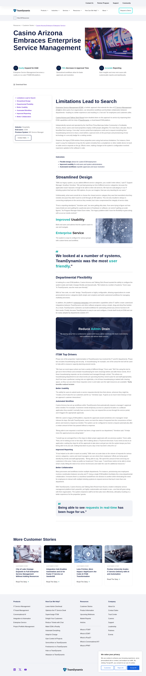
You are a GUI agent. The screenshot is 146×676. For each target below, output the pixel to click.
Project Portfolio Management (23, 626)
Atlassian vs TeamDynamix (55, 655)
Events (110, 634)
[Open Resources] (81, 11)
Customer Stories (86, 606)
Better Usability (22, 107)
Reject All (120, 668)
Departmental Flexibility (25, 104)
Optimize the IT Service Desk (55, 610)
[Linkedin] (14, 669)
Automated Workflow (24, 110)
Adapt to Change (51, 634)
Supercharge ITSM (52, 614)
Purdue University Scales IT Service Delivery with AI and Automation (118, 571)
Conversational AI (19, 614)
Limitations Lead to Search (26, 98)
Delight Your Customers (53, 618)
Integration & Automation (22, 618)
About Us (111, 606)
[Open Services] (69, 11)
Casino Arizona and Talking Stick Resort (70, 117)
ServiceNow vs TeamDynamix (56, 642)
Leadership (112, 626)
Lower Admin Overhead (53, 606)
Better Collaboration (24, 116)
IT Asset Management (21, 610)
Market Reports (85, 618)
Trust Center (112, 614)
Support (111, 622)
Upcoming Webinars (87, 614)
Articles (82, 622)
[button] (121, 84)
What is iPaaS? (85, 637)
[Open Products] (47, 11)
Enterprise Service (19, 622)
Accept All (133, 668)
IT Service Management (21, 606)
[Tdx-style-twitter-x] (19, 669)
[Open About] (107, 11)
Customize (107, 668)
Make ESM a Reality (52, 626)
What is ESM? (85, 633)
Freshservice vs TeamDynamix (56, 646)
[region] (120, 661)
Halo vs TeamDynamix (53, 650)
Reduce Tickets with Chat (54, 622)
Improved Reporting (24, 113)
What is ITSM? (85, 629)
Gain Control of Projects (53, 638)
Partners (111, 630)
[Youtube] (25, 669)
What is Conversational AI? (89, 642)
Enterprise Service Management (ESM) (69, 107)
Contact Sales (113, 610)
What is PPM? (85, 645)
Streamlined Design (23, 101)
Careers (111, 618)
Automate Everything (52, 630)
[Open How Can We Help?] (98, 11)
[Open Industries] (59, 11)
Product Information (87, 610)
